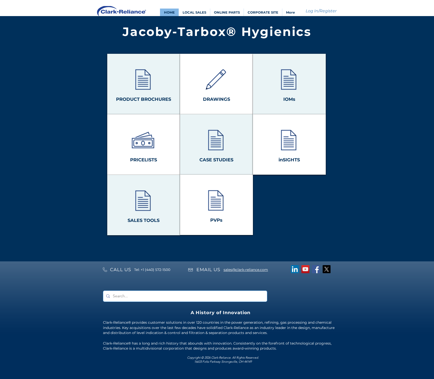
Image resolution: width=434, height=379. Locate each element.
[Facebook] (316, 269)
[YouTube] (305, 269)
